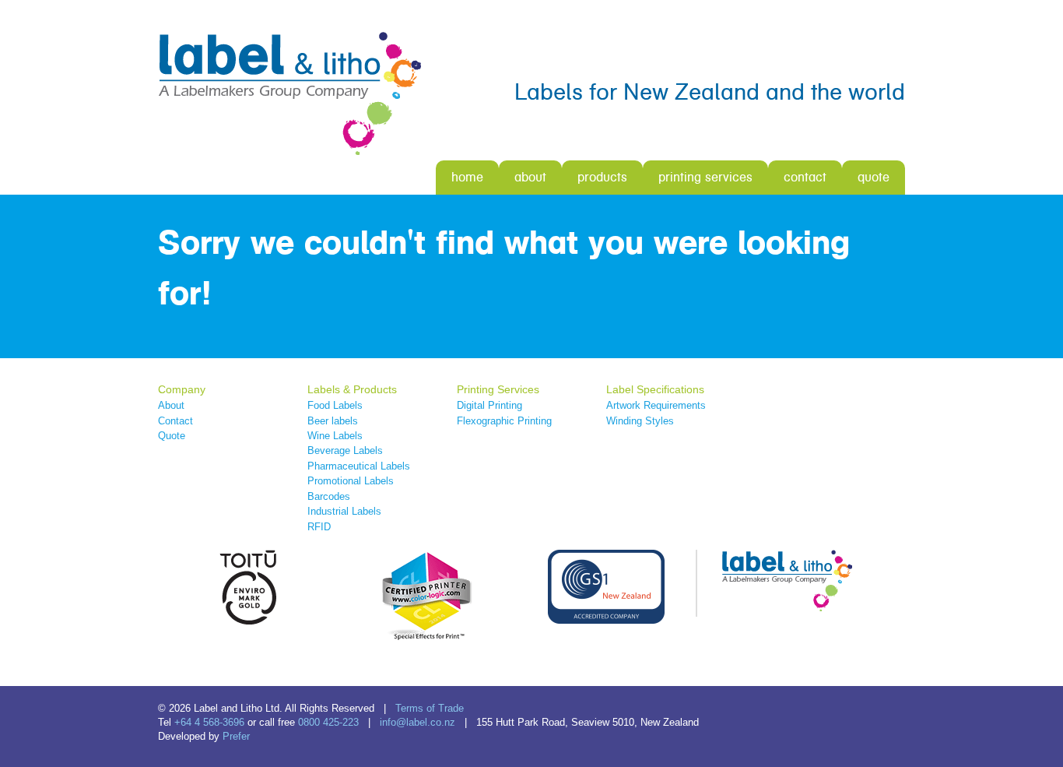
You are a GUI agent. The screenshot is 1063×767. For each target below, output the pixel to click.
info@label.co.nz (417, 722)
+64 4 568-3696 (209, 722)
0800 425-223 (328, 722)
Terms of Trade (429, 708)
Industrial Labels (344, 511)
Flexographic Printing (504, 421)
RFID (319, 527)
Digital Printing (489, 405)
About (530, 177)
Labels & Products (352, 389)
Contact (805, 177)
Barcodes (328, 496)
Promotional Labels (350, 481)
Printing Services (705, 177)
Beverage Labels (345, 450)
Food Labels (335, 405)
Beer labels (332, 421)
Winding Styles (640, 421)
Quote (873, 177)
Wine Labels (335, 436)
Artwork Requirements (656, 405)
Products (602, 177)
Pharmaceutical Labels (358, 466)
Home (467, 177)
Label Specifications (655, 389)
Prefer (236, 736)
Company (181, 389)
